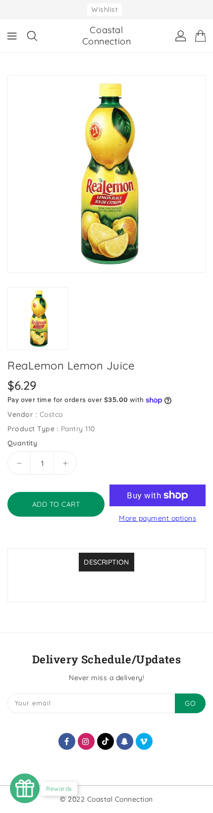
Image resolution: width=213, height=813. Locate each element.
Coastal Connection (106, 35)
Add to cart (56, 504)
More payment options (157, 518)
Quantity (22, 443)
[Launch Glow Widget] (25, 788)
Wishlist (104, 9)
